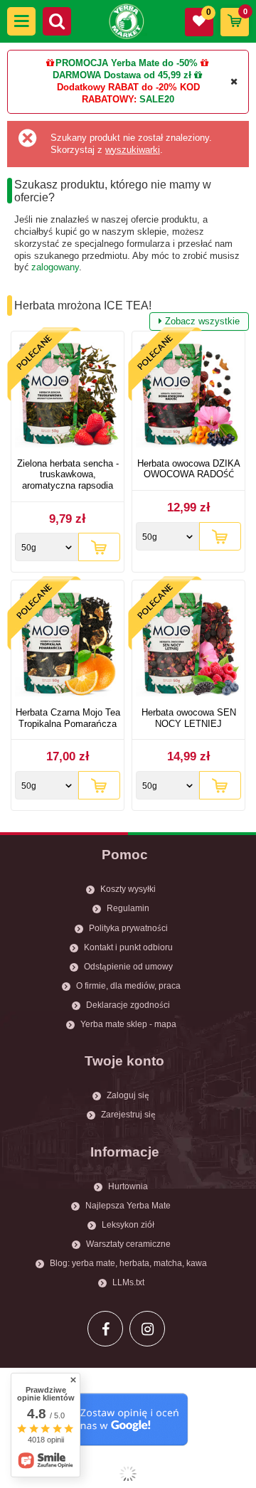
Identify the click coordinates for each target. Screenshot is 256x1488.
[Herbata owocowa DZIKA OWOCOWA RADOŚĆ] (188, 396)
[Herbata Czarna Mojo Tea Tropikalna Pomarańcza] (67, 645)
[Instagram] (147, 1328)
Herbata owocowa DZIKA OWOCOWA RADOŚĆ (188, 469)
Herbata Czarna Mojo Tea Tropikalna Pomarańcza (68, 718)
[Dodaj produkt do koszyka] (99, 547)
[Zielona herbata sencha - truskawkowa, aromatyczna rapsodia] (67, 396)
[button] (21, 21)
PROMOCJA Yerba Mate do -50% (126, 63)
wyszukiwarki (132, 149)
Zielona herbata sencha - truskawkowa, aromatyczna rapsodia (68, 474)
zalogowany (55, 267)
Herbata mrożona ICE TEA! (127, 307)
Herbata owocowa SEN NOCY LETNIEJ (189, 718)
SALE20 (156, 99)
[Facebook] (105, 1328)
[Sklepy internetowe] (128, 1474)
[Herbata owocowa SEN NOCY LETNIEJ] (188, 645)
